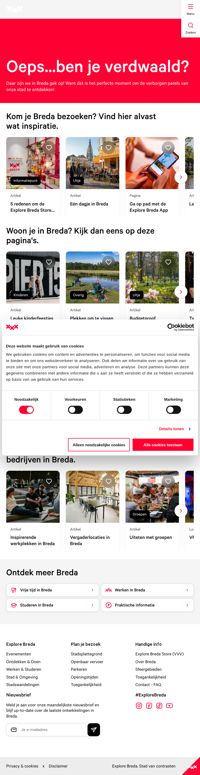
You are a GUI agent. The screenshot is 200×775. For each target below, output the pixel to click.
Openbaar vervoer (87, 661)
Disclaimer (58, 765)
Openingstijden (84, 677)
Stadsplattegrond (86, 653)
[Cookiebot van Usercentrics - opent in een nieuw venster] (171, 327)
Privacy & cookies (22, 765)
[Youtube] (169, 705)
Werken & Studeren (23, 669)
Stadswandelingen (22, 684)
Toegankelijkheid (86, 684)
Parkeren (79, 669)
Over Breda (145, 661)
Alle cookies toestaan (162, 444)
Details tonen (171, 429)
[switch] (75, 410)
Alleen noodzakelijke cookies (99, 444)
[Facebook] (149, 705)
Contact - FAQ (148, 684)
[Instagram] (138, 705)
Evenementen (18, 653)
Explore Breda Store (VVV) (159, 653)
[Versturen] (94, 729)
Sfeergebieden (148, 669)
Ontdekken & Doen (23, 661)
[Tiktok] (159, 705)
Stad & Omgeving (22, 677)
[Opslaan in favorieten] (48, 147)
